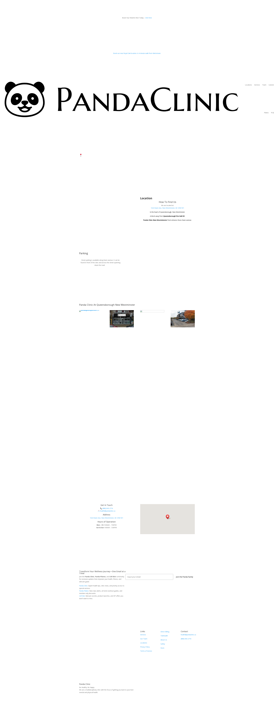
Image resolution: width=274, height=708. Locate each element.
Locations (248, 85)
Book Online (106, 534)
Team (264, 85)
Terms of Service (146, 651)
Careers (271, 85)
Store (162, 648)
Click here (148, 18)
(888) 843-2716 (107, 508)
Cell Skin (82, 596)
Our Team (143, 639)
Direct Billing (165, 632)
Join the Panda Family (184, 577)
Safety (163, 644)
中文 (272, 113)
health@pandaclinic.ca (107, 511)
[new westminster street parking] (152, 312)
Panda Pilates (84, 591)
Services (257, 85)
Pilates (266, 113)
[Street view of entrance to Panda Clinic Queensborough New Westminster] (91, 310)
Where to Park (89, 163)
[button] (168, 516)
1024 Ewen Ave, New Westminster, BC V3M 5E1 (114, 155)
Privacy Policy (145, 647)
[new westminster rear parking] (183, 327)
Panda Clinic (83, 586)
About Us (164, 640)
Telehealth (164, 636)
